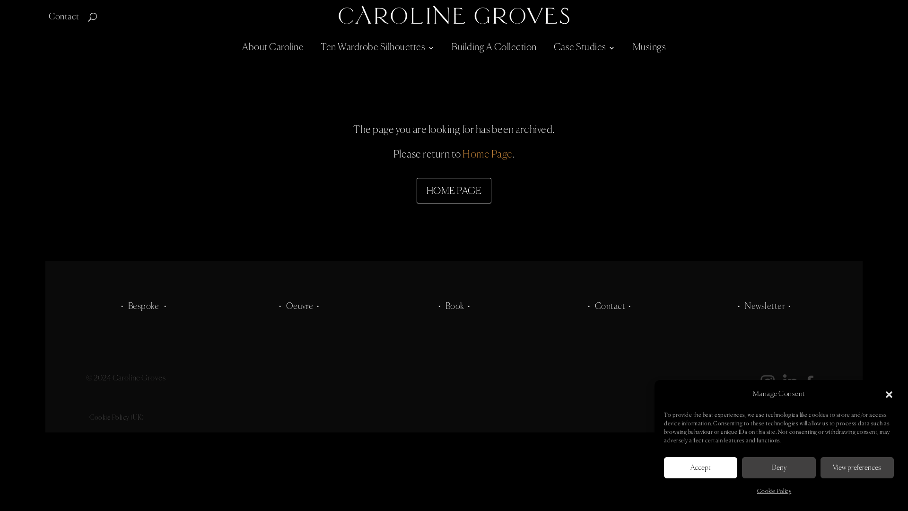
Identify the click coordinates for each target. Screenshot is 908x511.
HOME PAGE (454, 191)
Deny (778, 467)
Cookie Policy (774, 491)
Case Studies (580, 48)
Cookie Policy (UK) (116, 417)
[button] (889, 394)
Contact (64, 17)
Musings (649, 48)
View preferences (857, 467)
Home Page (488, 155)
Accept (700, 467)
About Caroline (273, 48)
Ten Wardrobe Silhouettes (373, 48)
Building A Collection (494, 48)
